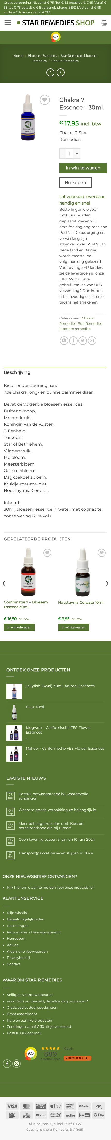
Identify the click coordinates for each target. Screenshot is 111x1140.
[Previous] (4, 593)
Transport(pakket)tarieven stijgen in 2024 (56, 853)
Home (18, 56)
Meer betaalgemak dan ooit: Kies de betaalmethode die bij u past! (51, 825)
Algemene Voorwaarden (27, 951)
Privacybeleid (18, 957)
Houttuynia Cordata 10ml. (81, 602)
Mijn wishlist (17, 913)
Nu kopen (75, 182)
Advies (12, 945)
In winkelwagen (83, 167)
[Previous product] (61, 72)
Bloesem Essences (42, 56)
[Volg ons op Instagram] (16, 1063)
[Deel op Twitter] (82, 340)
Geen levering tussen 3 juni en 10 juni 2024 (57, 839)
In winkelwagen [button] (19, 627)
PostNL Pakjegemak (24, 1033)
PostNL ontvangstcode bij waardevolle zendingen (53, 796)
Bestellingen (18, 926)
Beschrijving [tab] (17, 372)
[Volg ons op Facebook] (7, 1063)
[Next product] (50, 72)
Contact (13, 964)
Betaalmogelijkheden (25, 919)
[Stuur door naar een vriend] (92, 340)
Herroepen (16, 938)
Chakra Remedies (65, 61)
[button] (8, 22)
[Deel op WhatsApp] (64, 340)
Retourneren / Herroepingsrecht (34, 932)
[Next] (107, 593)
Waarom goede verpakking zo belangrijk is (57, 810)
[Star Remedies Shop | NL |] (56, 22)
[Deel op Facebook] (73, 340)
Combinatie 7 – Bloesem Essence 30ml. (26, 604)
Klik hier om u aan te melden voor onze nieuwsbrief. (50, 887)
